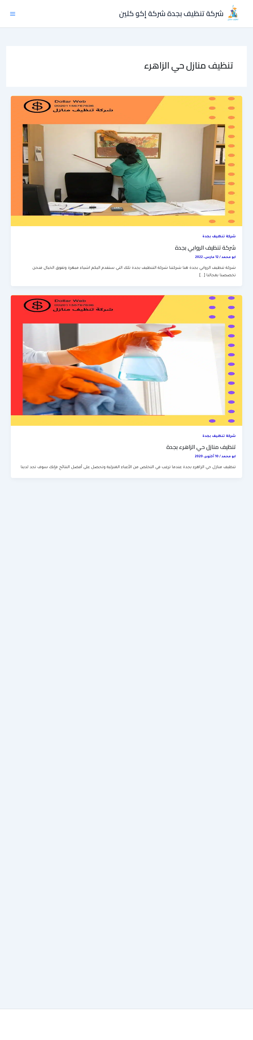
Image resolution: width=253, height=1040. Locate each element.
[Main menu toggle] (12, 13)
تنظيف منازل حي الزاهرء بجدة (201, 447)
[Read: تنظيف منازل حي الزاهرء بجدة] (127, 361)
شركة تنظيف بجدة (219, 237)
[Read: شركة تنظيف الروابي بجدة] (127, 161)
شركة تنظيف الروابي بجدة (205, 247)
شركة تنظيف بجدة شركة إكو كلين (171, 13)
